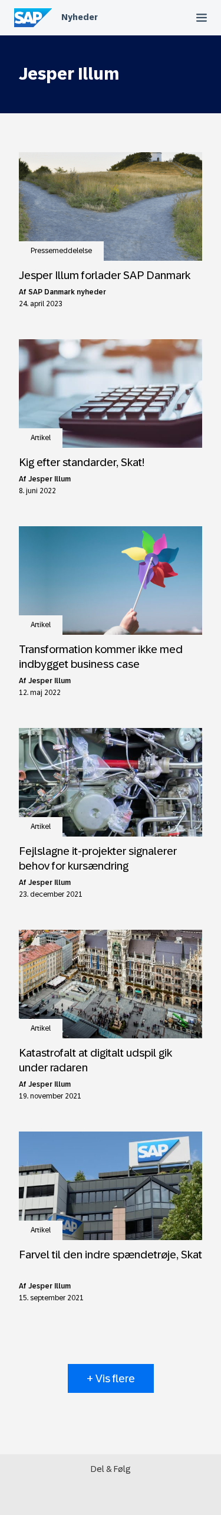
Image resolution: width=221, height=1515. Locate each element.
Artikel (41, 438)
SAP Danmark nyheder (67, 292)
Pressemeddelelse (61, 251)
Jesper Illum (49, 479)
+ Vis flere (111, 1378)
